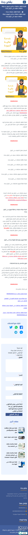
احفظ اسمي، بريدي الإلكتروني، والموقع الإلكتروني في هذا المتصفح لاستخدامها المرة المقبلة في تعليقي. (14, 407)
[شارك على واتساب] (16, 327)
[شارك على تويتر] (11, 327)
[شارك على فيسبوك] (21, 327)
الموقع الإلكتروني (17, 394)
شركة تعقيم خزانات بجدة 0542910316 (17, 293)
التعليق (20, 357)
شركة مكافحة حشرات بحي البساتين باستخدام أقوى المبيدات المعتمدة (11, 455)
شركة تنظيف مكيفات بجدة (13, 12)
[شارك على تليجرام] (15, 332)
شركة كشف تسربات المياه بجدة (10, 438)
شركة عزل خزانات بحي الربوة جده (11, 463)
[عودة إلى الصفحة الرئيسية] (22, 12)
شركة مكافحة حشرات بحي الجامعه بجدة (11, 445)
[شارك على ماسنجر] (21, 332)
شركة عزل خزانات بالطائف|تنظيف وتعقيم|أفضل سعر (10, 430)
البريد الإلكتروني (17, 384)
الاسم (20, 375)
